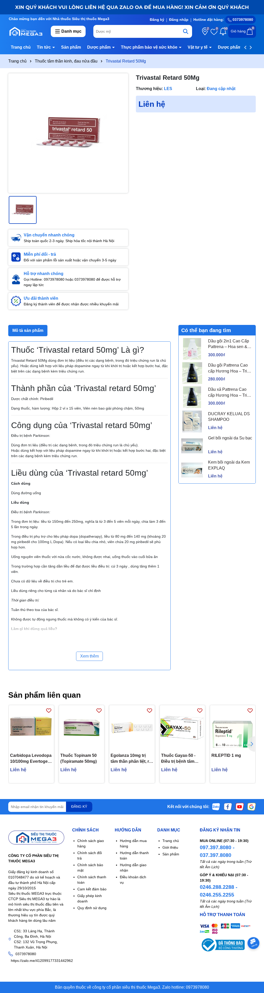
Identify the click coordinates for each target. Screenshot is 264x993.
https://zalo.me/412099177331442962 (42, 961)
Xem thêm (89, 656)
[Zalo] (216, 806)
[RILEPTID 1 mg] (232, 727)
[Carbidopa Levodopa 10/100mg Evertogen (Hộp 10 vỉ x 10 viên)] (31, 727)
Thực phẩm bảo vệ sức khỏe (149, 47)
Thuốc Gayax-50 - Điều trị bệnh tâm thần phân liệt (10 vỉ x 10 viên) (181, 758)
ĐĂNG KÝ (79, 806)
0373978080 (242, 19)
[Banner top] (132, 7)
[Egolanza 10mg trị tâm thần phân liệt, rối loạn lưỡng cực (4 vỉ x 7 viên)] (131, 727)
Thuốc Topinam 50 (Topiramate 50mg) (78, 758)
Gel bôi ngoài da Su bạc (230, 438)
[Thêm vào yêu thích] (48, 710)
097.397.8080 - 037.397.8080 (217, 851)
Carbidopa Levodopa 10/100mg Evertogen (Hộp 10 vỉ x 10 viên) (31, 758)
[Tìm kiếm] (185, 31)
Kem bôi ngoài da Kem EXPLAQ (229, 465)
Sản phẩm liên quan (44, 695)
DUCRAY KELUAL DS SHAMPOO (229, 417)
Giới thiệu (170, 847)
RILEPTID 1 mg (226, 755)
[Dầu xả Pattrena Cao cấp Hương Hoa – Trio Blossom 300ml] (192, 397)
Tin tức (44, 47)
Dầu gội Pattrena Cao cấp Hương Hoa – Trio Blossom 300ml (228, 368)
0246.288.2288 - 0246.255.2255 (218, 891)
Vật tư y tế (198, 47)
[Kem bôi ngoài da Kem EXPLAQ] (192, 470)
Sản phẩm (71, 47)
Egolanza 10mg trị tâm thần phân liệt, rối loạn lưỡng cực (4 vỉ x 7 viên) (132, 758)
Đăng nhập (178, 19)
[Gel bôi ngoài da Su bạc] (192, 446)
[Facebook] (228, 806)
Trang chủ (21, 47)
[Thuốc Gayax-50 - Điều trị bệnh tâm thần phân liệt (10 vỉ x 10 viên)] (182, 727)
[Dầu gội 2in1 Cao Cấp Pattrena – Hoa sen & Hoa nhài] (192, 349)
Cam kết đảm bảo (91, 889)
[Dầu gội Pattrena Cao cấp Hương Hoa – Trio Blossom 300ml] (192, 373)
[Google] (252, 806)
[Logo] (25, 31)
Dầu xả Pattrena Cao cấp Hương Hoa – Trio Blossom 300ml (228, 392)
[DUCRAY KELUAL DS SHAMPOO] (192, 421)
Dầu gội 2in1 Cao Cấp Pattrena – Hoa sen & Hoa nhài (228, 344)
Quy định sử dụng (91, 908)
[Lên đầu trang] (254, 962)
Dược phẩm (99, 47)
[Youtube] (240, 806)
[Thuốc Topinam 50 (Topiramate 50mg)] (81, 727)
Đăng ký (157, 19)
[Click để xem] (68, 133)
